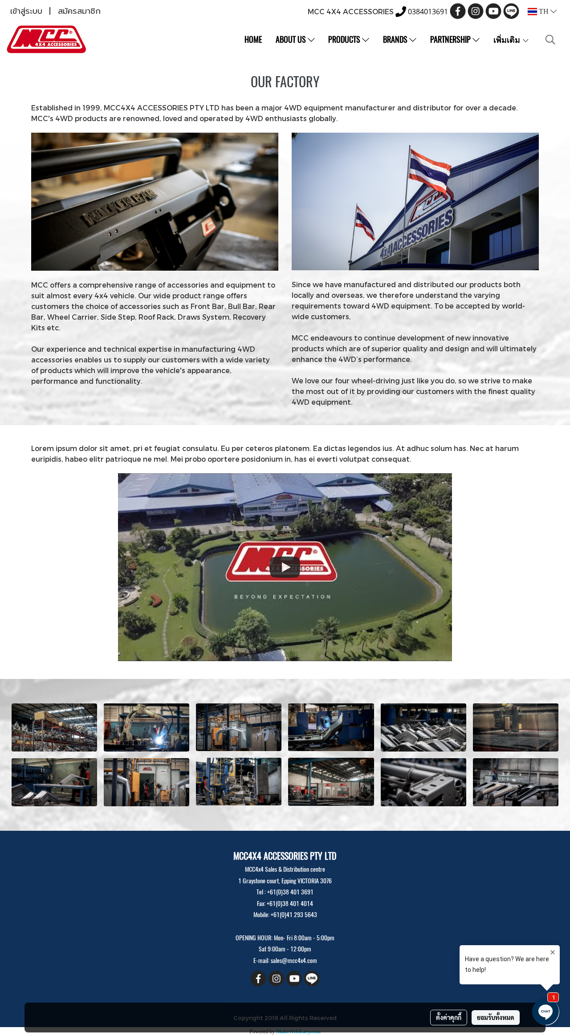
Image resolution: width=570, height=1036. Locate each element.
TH (543, 11)
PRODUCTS (345, 39)
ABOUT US (292, 39)
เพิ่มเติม (507, 39)
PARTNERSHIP (451, 39)
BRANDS (396, 39)
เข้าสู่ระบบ (26, 11)
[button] (550, 39)
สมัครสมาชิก (79, 11)
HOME (253, 39)
